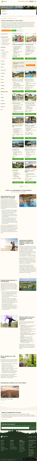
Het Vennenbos (22, 442)
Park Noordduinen (16, 103)
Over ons (2, 444)
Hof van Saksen (22, 444)
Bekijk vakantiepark (18, 58)
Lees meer (19, 30)
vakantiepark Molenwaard (10, 215)
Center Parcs (4, 54)
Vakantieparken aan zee (31, 448)
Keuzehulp (31, 1)
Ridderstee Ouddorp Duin (30, 149)
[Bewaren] (22, 36)
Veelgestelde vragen (4, 448)
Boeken (13, 30)
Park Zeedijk (15, 170)
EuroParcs (4, 53)
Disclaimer (2, 443)
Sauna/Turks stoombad (6, 43)
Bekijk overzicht (4, 419)
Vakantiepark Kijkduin (29, 125)
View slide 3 (31, 76)
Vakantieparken (5, 18)
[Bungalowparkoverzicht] (4, 1)
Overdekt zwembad (5, 40)
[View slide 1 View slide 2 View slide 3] (18, 38)
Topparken (4, 56)
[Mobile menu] (35, 1)
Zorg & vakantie (31, 441)
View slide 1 (29, 76)
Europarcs (12, 444)
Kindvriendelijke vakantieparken (31, 453)
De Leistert (21, 451)
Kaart (34, 33)
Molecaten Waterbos (29, 79)
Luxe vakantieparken (32, 443)
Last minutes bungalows (30, 455)
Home (1, 18)
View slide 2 (30, 76)
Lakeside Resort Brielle (6, 306)
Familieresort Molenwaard (18, 44)
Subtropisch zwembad (30, 445)
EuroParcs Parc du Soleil (17, 80)
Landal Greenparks (13, 447)
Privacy (2, 441)
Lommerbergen (22, 448)
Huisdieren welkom (5, 44)
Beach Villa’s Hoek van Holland (29, 171)
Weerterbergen (21, 447)
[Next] (22, 40)
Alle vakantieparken (13, 448)
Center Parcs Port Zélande (6, 226)
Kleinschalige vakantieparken (31, 450)
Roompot (11, 441)
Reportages (3, 447)
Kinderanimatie (5, 41)
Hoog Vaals (21, 445)
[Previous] (13, 40)
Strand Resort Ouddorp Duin (17, 126)
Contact (2, 450)
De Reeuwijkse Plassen (30, 103)
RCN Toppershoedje (29, 44)
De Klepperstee (15, 149)
